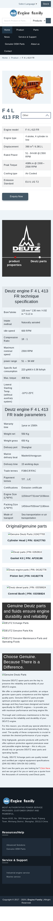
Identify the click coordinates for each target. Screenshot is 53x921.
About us (35, 44)
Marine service (13, 877)
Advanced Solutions (16, 845)
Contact (8, 51)
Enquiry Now (16, 196)
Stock (46, 4)
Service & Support (27, 37)
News (7, 37)
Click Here (45, 768)
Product (20, 30)
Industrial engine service (18, 873)
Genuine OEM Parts (15, 44)
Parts (36, 30)
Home (7, 30)
